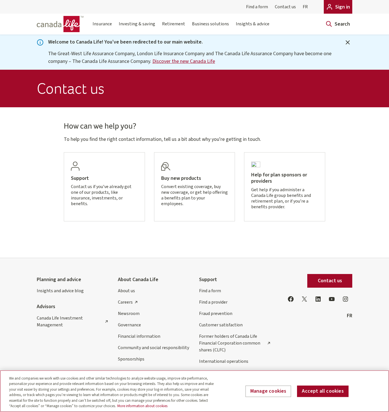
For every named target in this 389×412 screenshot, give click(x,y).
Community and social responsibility (153, 348)
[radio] (104, 186)
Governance (129, 325)
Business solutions (210, 23)
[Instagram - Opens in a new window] (345, 299)
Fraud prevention (215, 313)
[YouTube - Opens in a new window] (332, 299)
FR (305, 7)
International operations (223, 361)
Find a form (257, 7)
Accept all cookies (322, 391)
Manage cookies (268, 391)
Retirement (173, 23)
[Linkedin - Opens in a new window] (318, 299)
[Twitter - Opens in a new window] (304, 299)
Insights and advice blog (60, 291)
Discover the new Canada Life (183, 61)
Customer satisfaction (221, 325)
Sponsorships (131, 359)
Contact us (285, 7)
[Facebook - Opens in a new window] (291, 299)
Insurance (102, 23)
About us (126, 291)
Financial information (139, 336)
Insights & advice (252, 23)
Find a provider (213, 302)
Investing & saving (137, 23)
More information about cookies (142, 406)
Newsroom (129, 313)
